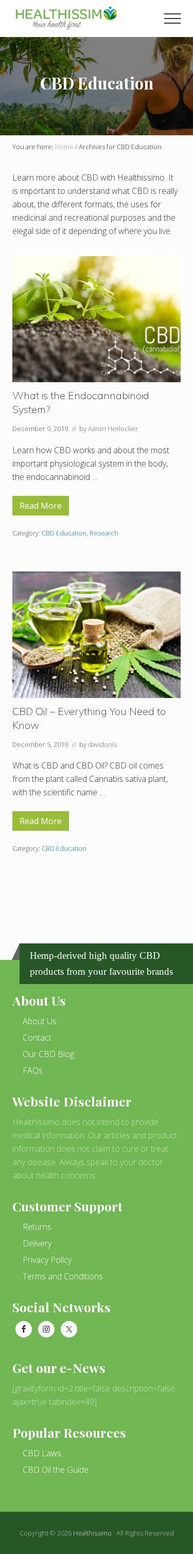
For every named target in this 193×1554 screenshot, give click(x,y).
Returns (37, 1227)
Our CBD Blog (48, 1054)
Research (104, 533)
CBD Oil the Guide (56, 1469)
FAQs (33, 1070)
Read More (41, 507)
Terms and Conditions (63, 1276)
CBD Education (64, 533)
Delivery (37, 1243)
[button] (172, 18)
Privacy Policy (47, 1259)
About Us (40, 1021)
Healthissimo (92, 1533)
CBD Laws (42, 1453)
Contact (37, 1037)
